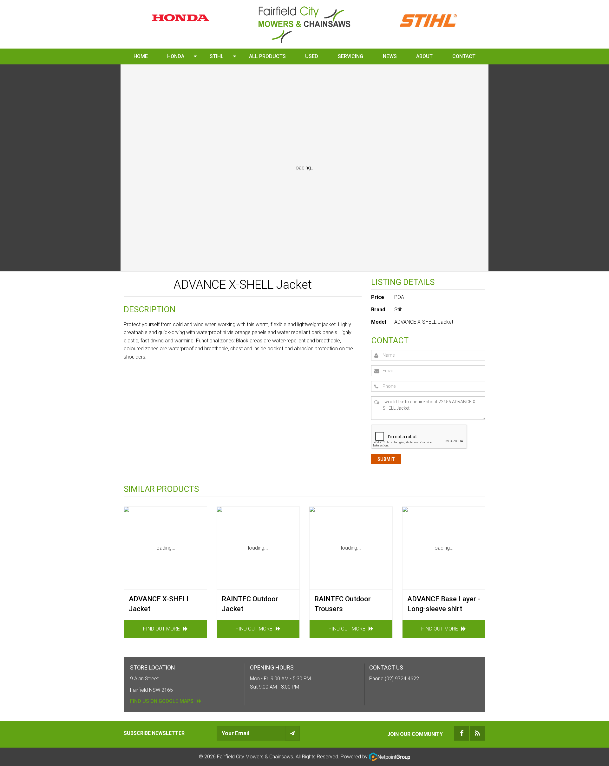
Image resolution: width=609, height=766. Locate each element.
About (424, 56)
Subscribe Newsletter (154, 733)
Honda (175, 56)
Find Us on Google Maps (161, 701)
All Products (267, 56)
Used (311, 56)
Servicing (350, 56)
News (390, 56)
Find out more (161, 629)
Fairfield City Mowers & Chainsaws (255, 756)
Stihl (217, 56)
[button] (195, 56)
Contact (463, 56)
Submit (386, 459)
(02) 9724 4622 (402, 679)
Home (141, 56)
